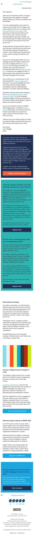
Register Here (17, 230)
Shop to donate (17, 488)
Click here (28, 2)
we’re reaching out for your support (13, 31)
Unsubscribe (21, 533)
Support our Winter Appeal (17, 173)
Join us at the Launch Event (17, 411)
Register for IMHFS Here (17, 456)
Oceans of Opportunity (21, 81)
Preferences (13, 533)
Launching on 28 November (11, 385)
